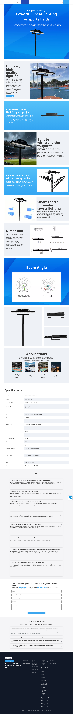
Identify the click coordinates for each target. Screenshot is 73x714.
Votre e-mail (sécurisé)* (16, 594)
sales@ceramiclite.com (42, 587)
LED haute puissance (34, 671)
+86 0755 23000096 (22, 587)
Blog (53, 2)
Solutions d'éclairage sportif (44, 661)
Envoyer (36, 613)
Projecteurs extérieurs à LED (35, 668)
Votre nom (14, 591)
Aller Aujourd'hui (9, 661)
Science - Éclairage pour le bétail (44, 701)
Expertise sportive (26, 661)
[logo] (8, 2)
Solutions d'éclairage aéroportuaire (44, 694)
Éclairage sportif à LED (35, 661)
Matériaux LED (25, 660)
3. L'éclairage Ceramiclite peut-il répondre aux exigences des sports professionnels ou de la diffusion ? (35, 641)
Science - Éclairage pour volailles (44, 707)
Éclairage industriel (35, 666)
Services (40, 2)
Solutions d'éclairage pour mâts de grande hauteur (44, 683)
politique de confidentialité (24, 712)
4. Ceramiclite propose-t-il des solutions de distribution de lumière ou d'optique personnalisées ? (32, 646)
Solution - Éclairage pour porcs (45, 673)
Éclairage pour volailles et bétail (35, 664)
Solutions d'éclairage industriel (43, 664)
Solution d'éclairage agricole (45, 698)
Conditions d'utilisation (35, 712)
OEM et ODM (52, 660)
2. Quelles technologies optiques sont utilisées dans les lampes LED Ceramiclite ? (32, 637)
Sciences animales (26, 663)
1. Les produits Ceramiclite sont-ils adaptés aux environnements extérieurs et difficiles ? (34, 628)
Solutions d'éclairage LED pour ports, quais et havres (45, 689)
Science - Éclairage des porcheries (44, 704)
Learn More (10, 96)
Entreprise (14, 601)
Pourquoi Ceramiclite (50, 712)
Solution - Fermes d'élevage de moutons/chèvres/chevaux (45, 669)
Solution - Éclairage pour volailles (45, 679)
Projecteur (43, 712)
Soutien (51, 661)
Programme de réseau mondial (53, 664)
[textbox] (36, 10)
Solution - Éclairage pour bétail (45, 676)
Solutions (33, 2)
